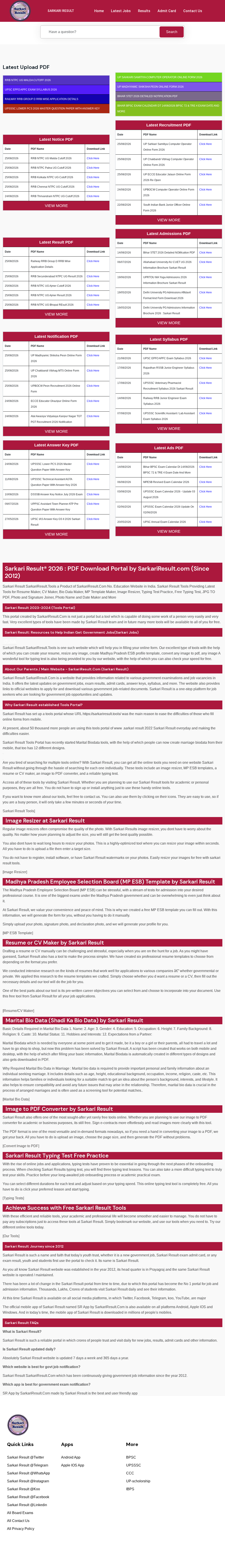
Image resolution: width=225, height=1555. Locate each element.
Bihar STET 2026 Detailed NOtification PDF (147, 96)
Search (171, 32)
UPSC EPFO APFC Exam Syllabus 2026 (31, 89)
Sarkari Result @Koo (23, 1489)
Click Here (93, 158)
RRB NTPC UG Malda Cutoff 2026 (28, 80)
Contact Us (192, 11)
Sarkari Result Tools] (19, 811)
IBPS (130, 1489)
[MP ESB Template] (18, 933)
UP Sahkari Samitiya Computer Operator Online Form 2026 (159, 77)
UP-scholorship (138, 1481)
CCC (130, 1473)
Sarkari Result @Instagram (28, 1481)
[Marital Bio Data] (16, 1099)
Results (144, 11)
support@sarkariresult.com (201, 1450)
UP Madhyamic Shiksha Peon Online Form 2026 (150, 86)
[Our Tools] (11, 1236)
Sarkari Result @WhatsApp (28, 1473)
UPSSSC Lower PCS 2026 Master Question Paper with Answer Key (52, 108)
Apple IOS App (72, 1465)
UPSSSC (133, 1465)
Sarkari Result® (26, 568)
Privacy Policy (159, 1541)
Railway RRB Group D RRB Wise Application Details (41, 99)
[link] (10, 641)
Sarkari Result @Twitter (25, 1457)
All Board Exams (20, 1513)
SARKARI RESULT (61, 11)
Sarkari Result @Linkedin (27, 1505)
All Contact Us (18, 1521)
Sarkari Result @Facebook (28, 1497)
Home (99, 11)
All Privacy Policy (20, 1529)
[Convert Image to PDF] (21, 1146)
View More (56, 205)
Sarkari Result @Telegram (27, 1465)
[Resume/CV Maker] (18, 1011)
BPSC (131, 1457)
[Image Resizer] (15, 872)
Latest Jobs (121, 11)
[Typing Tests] (13, 1198)
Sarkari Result (23, 1155)
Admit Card (167, 11)
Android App (70, 1457)
